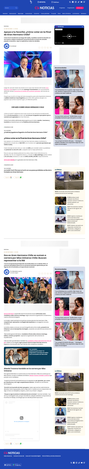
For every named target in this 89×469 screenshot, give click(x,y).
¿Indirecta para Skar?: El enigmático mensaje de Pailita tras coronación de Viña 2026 (38, 352)
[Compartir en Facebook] (39, 47)
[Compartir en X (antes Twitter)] (45, 47)
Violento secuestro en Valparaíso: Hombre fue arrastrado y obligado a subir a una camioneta (75, 228)
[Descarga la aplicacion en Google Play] (8, 465)
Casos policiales (45, 13)
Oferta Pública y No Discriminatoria (51, 456)
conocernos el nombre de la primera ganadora (27, 91)
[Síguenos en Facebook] (73, 2)
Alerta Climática (66, 13)
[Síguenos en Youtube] (81, 2)
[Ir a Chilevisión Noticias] (44, 8)
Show (59, 13)
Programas (62, 7)
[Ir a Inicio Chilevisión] (55, 2)
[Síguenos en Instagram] (75, 2)
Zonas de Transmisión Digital (33, 456)
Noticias (6, 26)
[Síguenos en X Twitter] (70, 2)
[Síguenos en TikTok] (78, 2)
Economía (36, 13)
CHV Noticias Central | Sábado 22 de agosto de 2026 (75, 208)
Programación (70, 7)
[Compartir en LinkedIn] (48, 47)
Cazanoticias (28, 13)
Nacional (5, 13)
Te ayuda (53, 13)
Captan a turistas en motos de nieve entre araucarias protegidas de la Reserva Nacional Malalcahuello (75, 219)
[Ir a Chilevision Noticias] (44, 453)
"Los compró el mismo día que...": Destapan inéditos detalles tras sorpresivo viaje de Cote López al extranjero (69, 142)
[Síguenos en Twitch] (84, 2)
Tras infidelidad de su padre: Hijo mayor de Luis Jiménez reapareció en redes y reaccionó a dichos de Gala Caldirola (69, 91)
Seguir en (7, 177)
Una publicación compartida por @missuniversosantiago (21, 438)
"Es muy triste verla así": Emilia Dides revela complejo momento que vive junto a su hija (68, 117)
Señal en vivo (79, 7)
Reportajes (20, 13)
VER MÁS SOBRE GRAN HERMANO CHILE (27, 107)
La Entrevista (76, 13)
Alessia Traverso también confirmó (39, 375)
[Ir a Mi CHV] (31, 2)
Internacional (12, 13)
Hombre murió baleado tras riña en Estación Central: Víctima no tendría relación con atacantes (75, 201)
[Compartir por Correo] (51, 47)
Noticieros (83, 13)
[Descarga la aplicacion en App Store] (17, 465)
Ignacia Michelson (9, 314)
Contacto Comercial (18, 456)
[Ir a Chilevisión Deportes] (42, 2)
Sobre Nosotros (8, 456)
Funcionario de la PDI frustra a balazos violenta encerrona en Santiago (67, 192)
